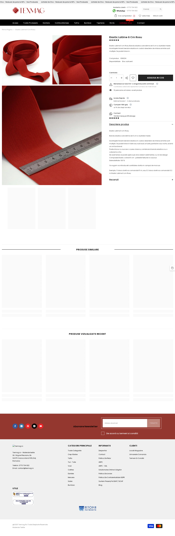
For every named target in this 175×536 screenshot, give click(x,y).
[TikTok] (34, 426)
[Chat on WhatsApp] (118, 11)
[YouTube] (40, 426)
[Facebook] (15, 426)
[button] (114, 40)
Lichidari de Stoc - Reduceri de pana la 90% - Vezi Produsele (64, 2)
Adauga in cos (155, 77)
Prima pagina (7, 29)
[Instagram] (21, 426)
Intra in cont (157, 16)
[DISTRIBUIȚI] (127, 78)
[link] (133, 78)
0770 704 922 (132, 7)
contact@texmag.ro (26, 468)
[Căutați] (152, 9)
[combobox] (150, 9)
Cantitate (113, 73)
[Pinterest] (27, 426)
